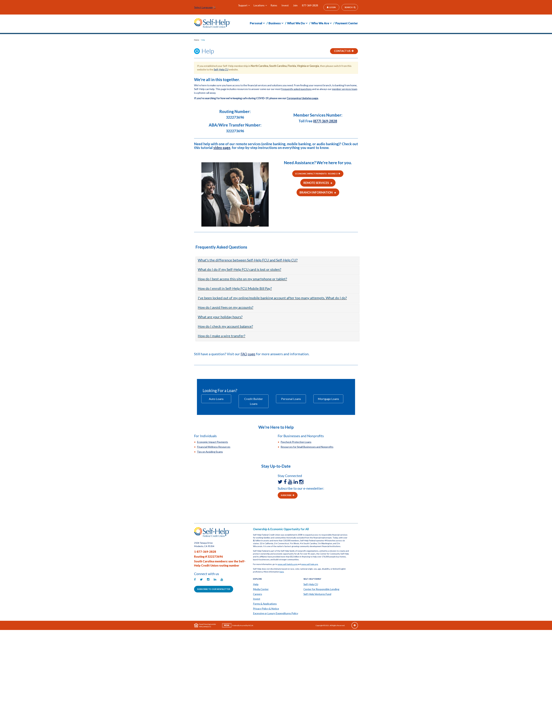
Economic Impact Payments (212, 442)
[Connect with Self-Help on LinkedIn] (296, 481)
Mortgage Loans (328, 399)
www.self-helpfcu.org (288, 564)
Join (295, 5)
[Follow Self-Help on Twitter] (281, 481)
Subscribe (286, 495)
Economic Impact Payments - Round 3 (316, 173)
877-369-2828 (310, 5)
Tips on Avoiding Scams (210, 451)
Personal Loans (291, 399)
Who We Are (320, 23)
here (282, 571)
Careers (257, 594)
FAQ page (248, 354)
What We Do (296, 23)
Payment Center (346, 23)
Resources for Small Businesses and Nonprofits (307, 446)
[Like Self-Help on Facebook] (286, 481)
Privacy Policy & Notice (266, 608)
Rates (274, 5)
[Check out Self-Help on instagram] (302, 481)
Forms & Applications (265, 603)
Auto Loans (216, 399)
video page (221, 147)
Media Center (261, 589)
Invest (285, 5)
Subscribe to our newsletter (213, 589)
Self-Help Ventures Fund (317, 594)
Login (332, 7)
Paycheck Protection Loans (296, 442)
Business (275, 23)
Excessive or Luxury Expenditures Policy (275, 613)
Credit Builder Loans (253, 401)
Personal (256, 23)
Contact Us (342, 50)
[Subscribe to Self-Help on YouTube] (291, 481)
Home (196, 40)
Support (242, 5)
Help (203, 40)
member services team (344, 89)
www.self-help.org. (309, 564)
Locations (258, 5)
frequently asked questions (296, 89)
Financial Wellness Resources (213, 446)
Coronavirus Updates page (302, 98)
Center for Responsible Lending (321, 589)
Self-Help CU (221, 69)
